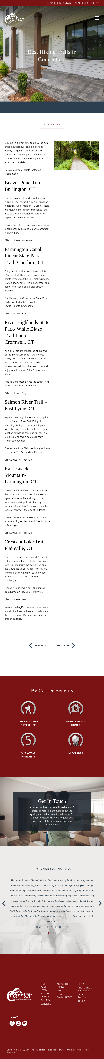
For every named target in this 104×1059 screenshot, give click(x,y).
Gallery (45, 1000)
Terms (82, 1001)
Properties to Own (59, 3)
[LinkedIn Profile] (24, 1023)
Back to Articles (52, 124)
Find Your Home (44, 987)
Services (46, 1004)
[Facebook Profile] (12, 1023)
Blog (81, 984)
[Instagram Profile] (18, 1023)
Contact (62, 991)
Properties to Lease (88, 3)
